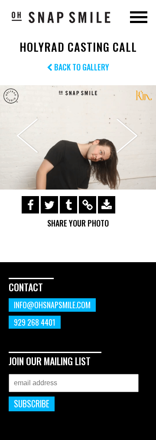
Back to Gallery (80, 67)
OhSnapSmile (60, 17)
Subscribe (31, 403)
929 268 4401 (34, 322)
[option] (78, 137)
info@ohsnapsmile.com (52, 304)
